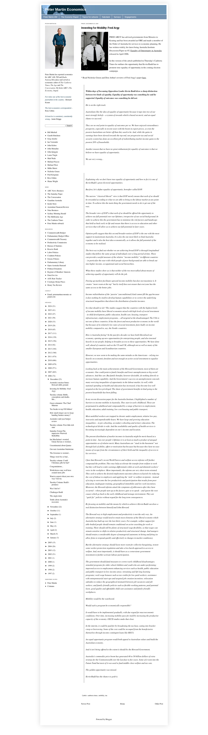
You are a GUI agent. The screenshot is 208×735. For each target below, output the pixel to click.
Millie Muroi (52, 168)
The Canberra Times (55, 220)
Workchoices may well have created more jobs (60, 471)
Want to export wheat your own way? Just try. (62, 477)
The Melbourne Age (55, 216)
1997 (50, 573)
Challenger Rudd (56, 492)
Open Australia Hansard (56, 265)
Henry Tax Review (54, 285)
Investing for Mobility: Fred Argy (100, 27)
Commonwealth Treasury (57, 239)
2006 (50, 375)
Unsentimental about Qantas (60, 445)
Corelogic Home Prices (56, 281)
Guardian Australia (54, 200)
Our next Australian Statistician (61, 449)
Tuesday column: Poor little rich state (62, 426)
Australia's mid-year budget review (60, 420)
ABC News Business (55, 190)
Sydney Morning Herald (56, 213)
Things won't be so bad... (59, 456)
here (144, 77)
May (52, 526)
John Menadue (53, 148)
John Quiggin (52, 152)
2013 (50, 348)
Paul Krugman (52, 174)
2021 (50, 317)
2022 (50, 314)
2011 (50, 356)
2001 (50, 558)
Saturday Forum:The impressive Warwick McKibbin (58, 433)
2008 (50, 368)
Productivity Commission (57, 242)
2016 (50, 337)
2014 (50, 344)
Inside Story (52, 203)
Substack (106, 17)
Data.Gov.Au (52, 275)
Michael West (52, 165)
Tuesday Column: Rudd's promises (59, 483)
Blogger (109, 719)
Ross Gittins (52, 178)
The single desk (56, 496)
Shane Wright (52, 181)
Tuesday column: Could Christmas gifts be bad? (59, 461)
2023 (50, 310)
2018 (50, 329)
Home (122, 703)
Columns (50, 586)
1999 (50, 565)
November (54, 506)
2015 (50, 341)
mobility (101, 695)
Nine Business (52, 210)
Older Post (159, 703)
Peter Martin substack (55, 223)
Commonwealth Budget (56, 232)
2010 (50, 360)
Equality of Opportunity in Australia (146, 50)
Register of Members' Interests (58, 272)
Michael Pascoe (53, 161)
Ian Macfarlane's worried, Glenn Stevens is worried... (61, 440)
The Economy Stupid (69, 17)
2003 (50, 550)
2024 (50, 306)
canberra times (93, 695)
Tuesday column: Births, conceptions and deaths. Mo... (60, 396)
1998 (50, 569)
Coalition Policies (54, 255)
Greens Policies (53, 259)
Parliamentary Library (55, 262)
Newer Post (85, 703)
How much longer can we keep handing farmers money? (62, 413)
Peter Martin (52, 583)
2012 (50, 352)
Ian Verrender (52, 142)
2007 (50, 372)
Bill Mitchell (52, 132)
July (52, 518)
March (53, 533)
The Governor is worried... (60, 453)
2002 (50, 554)
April (52, 530)
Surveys (117, 17)
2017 (50, 333)
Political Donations (54, 268)
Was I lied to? (55, 488)
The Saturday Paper (54, 194)
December (54, 379)
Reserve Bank (52, 249)
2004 (50, 546)
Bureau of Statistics (54, 246)
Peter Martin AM (50, 17)
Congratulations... (56, 466)
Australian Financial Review (58, 207)
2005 (50, 542)
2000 (50, 561)
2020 (50, 321)
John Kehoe (52, 145)
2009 (50, 364)
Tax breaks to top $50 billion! (61, 409)
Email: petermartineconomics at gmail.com (59, 295)
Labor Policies (52, 252)
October (53, 510)
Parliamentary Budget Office (58, 236)
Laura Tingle (52, 155)
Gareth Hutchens (53, 135)
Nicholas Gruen (53, 171)
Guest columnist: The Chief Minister (60, 404)
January (53, 537)
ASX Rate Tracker (54, 278)
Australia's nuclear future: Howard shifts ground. (59, 383)
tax (106, 695)
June (52, 522)
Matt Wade (51, 158)
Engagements (130, 17)
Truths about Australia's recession (59, 500)
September (54, 514)
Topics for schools (90, 17)
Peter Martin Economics (65, 9)
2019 (50, 325)
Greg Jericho (52, 138)
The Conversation (54, 197)
